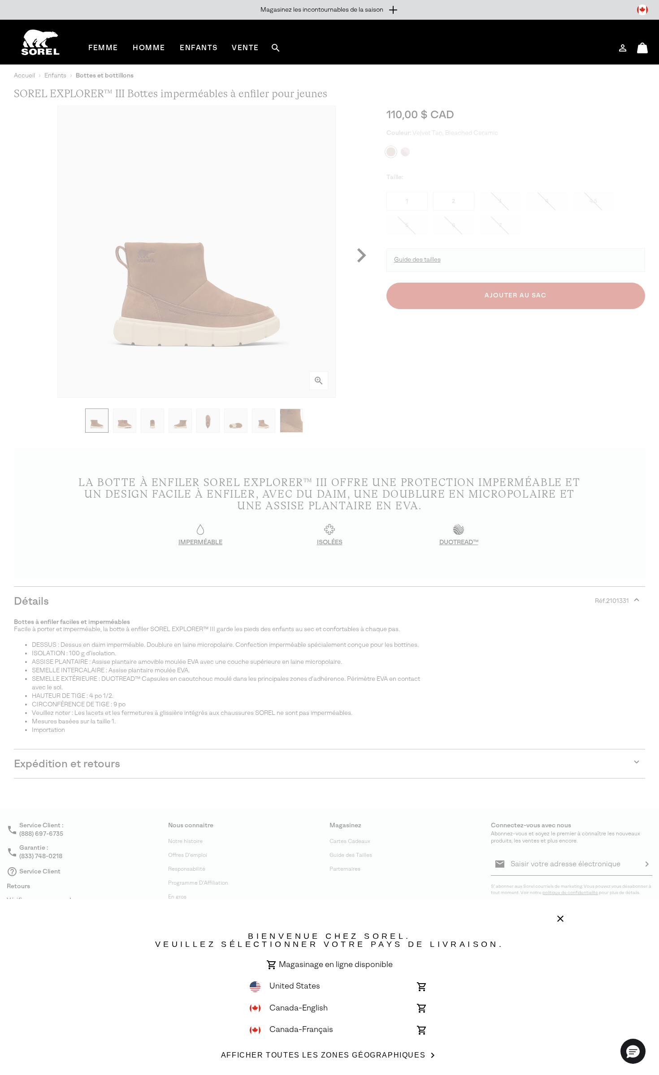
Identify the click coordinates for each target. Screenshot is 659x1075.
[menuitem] (103, 47)
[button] (633, 1051)
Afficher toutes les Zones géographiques (323, 1055)
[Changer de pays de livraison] (642, 10)
